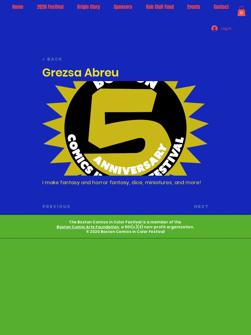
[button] (241, 11)
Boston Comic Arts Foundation (88, 227)
